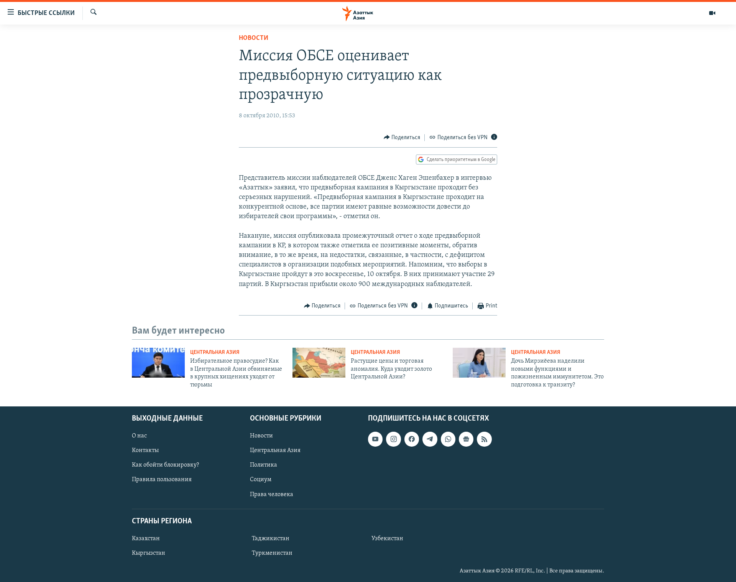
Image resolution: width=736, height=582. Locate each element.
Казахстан (146, 539)
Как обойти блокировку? (165, 465)
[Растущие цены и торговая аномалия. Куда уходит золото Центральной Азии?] (318, 363)
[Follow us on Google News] (466, 439)
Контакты (145, 450)
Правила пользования (162, 480)
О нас (139, 436)
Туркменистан (272, 553)
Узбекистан (387, 539)
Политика (263, 465)
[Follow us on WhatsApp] (448, 439)
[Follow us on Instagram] (393, 439)
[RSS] (484, 439)
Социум (260, 480)
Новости (253, 38)
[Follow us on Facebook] (411, 439)
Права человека (271, 495)
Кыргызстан (148, 553)
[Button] (402, 138)
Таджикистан (270, 539)
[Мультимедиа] (712, 13)
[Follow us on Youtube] (375, 439)
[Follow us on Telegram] (429, 439)
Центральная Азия (215, 352)
